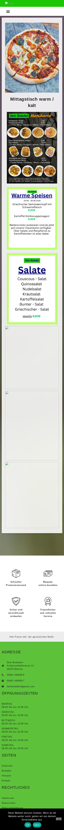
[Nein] (58, 819)
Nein (37, 825)
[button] (8, 11)
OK (27, 825)
